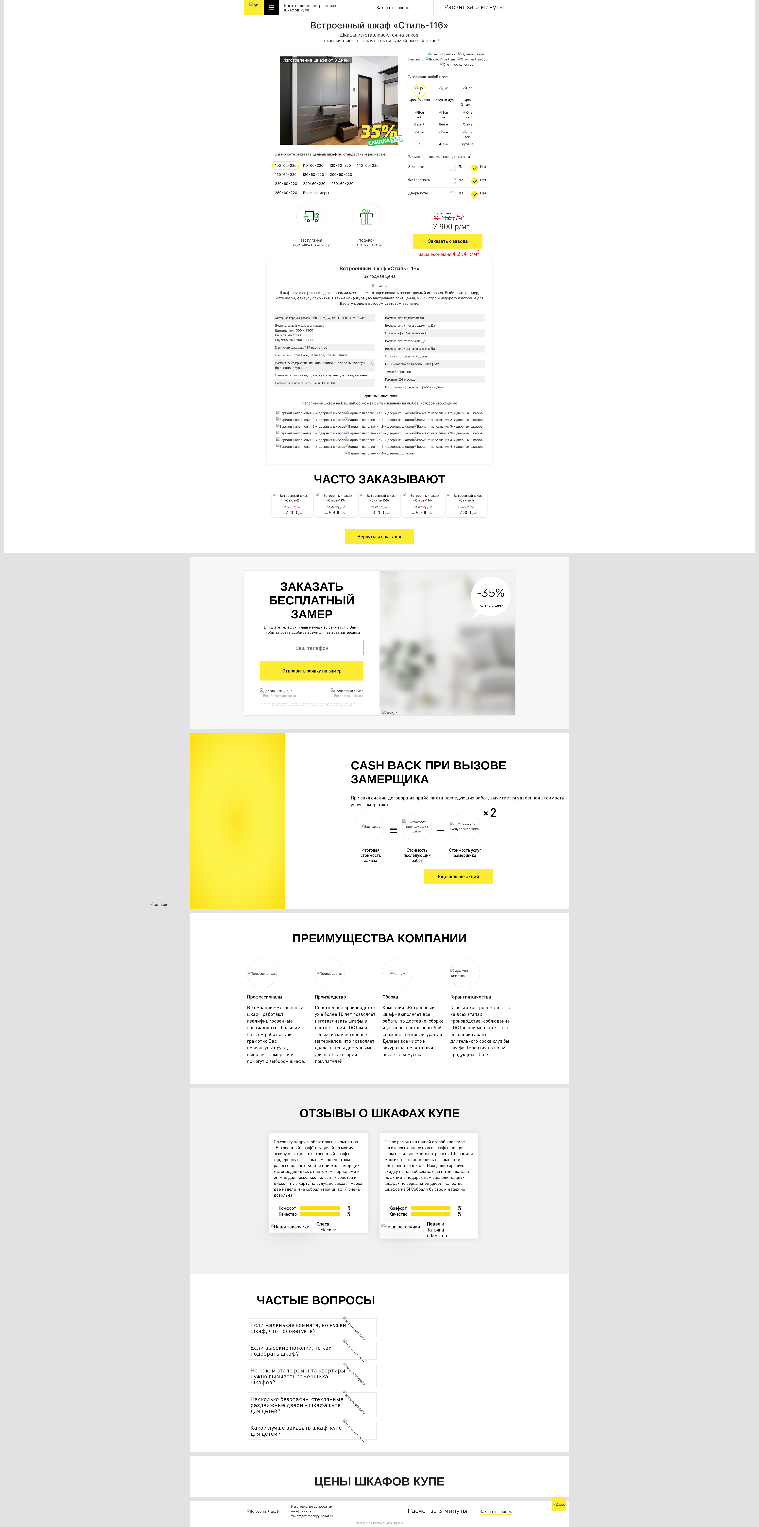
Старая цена (442, 213)
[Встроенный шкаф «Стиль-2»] (292, 498)
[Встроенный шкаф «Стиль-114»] (423, 498)
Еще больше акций (458, 876)
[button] (302, 1328)
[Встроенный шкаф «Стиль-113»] (336, 498)
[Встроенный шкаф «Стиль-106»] (379, 498)
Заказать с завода (448, 241)
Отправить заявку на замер (312, 670)
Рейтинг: (415, 59)
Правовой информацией (339, 705)
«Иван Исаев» (394, 1522)
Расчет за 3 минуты (474, 7)
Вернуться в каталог (379, 536)
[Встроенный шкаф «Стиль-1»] (466, 498)
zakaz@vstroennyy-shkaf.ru (312, 1516)
